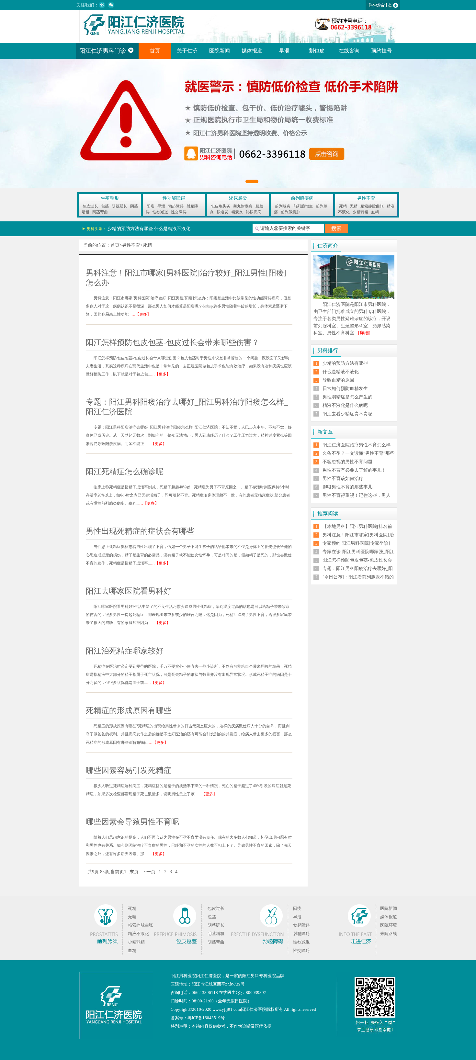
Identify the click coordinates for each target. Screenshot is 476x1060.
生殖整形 (110, 198)
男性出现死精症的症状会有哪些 (140, 531)
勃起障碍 (176, 206)
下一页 (148, 871)
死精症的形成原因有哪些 (128, 710)
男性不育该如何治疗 (343, 478)
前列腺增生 (303, 206)
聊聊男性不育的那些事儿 (347, 487)
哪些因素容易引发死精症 (128, 770)
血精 (375, 212)
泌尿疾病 (253, 212)
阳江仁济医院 (208, 975)
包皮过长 (90, 206)
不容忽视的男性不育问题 (347, 461)
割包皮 (316, 50)
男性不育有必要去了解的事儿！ (354, 470)
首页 (155, 50)
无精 (353, 206)
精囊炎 (237, 212)
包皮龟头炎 (220, 206)
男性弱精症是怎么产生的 (347, 397)
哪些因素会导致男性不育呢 (132, 822)
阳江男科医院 (183, 975)
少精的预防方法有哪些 (130, 228)
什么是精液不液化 (172, 228)
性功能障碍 (174, 198)
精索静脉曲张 (372, 206)
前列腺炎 (282, 206)
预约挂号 (381, 50)
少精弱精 (360, 212)
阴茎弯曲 (100, 212)
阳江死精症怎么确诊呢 (125, 471)
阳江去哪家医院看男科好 (128, 591)
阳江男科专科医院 (259, 975)
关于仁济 (187, 50)
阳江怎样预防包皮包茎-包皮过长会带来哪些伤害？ (172, 342)
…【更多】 (141, 314)
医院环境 (388, 925)
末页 (134, 871)
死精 (343, 206)
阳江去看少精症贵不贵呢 (347, 413)
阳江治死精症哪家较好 (125, 651)
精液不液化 (138, 933)
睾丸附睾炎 (243, 206)
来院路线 (388, 933)
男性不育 (366, 198)
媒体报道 (252, 50)
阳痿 (150, 206)
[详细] (364, 332)
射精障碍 (301, 933)
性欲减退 (160, 212)
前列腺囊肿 (290, 212)
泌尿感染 (238, 198)
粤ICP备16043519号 (206, 1017)
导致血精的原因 (338, 380)
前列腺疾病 (302, 198)
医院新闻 (219, 50)
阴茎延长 (119, 206)
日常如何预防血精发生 (345, 388)
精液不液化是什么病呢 (345, 405)
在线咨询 (349, 50)
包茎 (105, 206)
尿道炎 (222, 212)
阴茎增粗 (216, 933)
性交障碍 (179, 212)
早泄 (284, 50)
